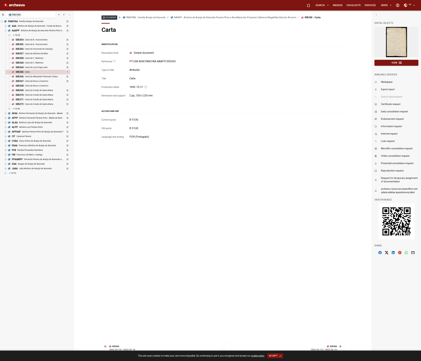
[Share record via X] (386, 252)
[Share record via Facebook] (380, 252)
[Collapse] (69, 14)
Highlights (354, 5)
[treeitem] (41, 72)
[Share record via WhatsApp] (406, 252)
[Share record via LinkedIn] (393, 252)
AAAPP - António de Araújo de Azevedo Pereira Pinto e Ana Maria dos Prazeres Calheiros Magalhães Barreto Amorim (235, 17)
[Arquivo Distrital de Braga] (14, 5)
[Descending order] (64, 14)
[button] (321, 5)
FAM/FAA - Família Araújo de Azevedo (146, 17)
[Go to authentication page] (397, 5)
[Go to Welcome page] (308, 5)
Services (370, 5)
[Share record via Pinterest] (399, 252)
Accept (273, 355)
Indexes (338, 5)
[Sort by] (59, 14)
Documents (109, 17)
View (394, 62)
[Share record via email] (413, 252)
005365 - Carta (313, 17)
